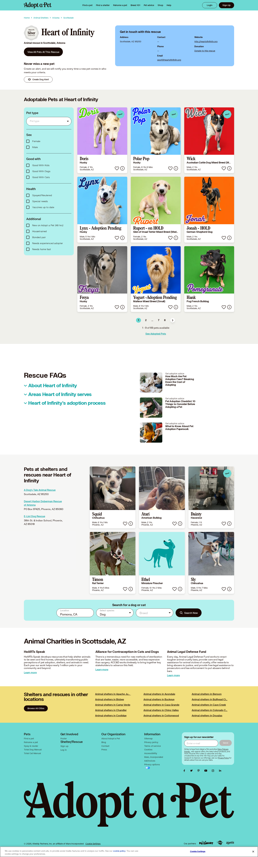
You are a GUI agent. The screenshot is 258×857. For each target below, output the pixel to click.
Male (35, 147)
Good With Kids (40, 165)
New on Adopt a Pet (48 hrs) (47, 225)
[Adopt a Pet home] (38, 5)
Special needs (40, 201)
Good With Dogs (41, 171)
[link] (120, 5)
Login (209, 5)
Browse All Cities (35, 708)
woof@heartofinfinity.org (169, 60)
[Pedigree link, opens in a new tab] (220, 842)
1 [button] (138, 320)
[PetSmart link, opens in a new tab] (206, 843)
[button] (172, 320)
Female (36, 141)
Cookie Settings (92, 843)
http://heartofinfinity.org (206, 41)
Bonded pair (39, 237)
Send (225, 743)
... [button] (152, 320)
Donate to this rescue (204, 50)
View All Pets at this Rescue (43, 51)
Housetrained (39, 231)
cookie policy (119, 851)
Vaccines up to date (43, 207)
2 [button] (146, 320)
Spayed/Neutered (42, 195)
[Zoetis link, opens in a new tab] (230, 842)
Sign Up (226, 5)
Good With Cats (41, 177)
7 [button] (158, 320)
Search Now (191, 612)
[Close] (253, 851)
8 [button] (165, 320)
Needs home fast (41, 249)
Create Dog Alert (40, 79)
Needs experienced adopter (47, 243)
